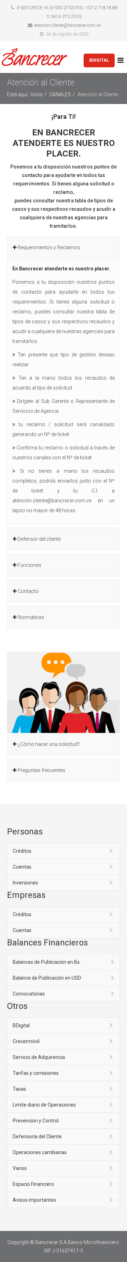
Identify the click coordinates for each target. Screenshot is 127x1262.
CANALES (60, 94)
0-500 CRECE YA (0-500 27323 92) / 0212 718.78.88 (67, 7)
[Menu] (121, 60)
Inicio (37, 94)
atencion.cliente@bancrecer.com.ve (67, 25)
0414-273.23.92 (66, 16)
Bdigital (99, 60)
